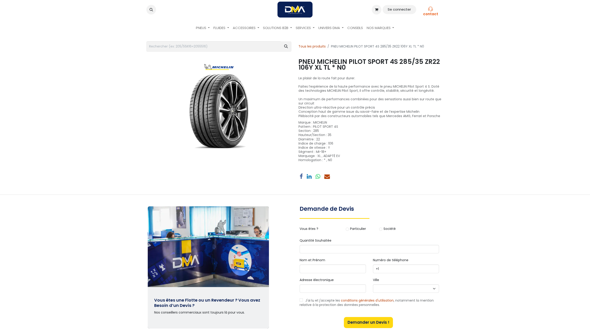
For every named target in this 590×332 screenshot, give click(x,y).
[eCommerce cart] (376, 10)
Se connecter (399, 9)
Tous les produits (312, 46)
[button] (151, 10)
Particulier (358, 229)
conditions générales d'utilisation (367, 300)
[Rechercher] (286, 46)
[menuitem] (203, 28)
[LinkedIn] (309, 177)
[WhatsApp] (318, 177)
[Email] (327, 177)
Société (390, 229)
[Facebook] (301, 177)
